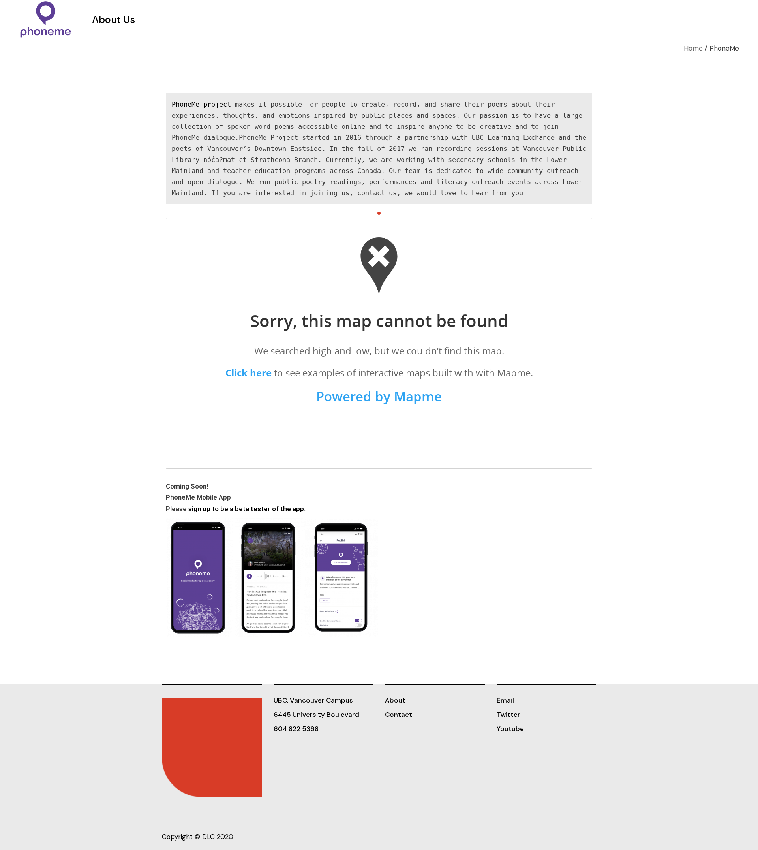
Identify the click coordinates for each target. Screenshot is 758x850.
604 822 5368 (296, 728)
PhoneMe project (201, 104)
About (395, 700)
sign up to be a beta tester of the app (246, 509)
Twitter (508, 714)
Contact (398, 714)
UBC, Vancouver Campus (313, 700)
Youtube (510, 728)
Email (505, 700)
